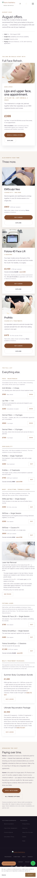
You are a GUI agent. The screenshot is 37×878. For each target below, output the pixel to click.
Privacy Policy (26, 824)
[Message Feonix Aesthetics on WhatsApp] (33, 863)
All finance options (12, 796)
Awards (30, 856)
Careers (24, 836)
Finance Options (8, 832)
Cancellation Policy (9, 836)
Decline (4, 874)
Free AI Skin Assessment (10, 828)
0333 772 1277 (20, 727)
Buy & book (18, 217)
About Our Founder (27, 832)
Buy (31, 464)
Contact (20, 862)
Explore (10, 140)
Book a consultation (15, 135)
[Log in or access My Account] (20, 3)
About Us (24, 828)
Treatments (7, 856)
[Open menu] (33, 4)
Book (31, 394)
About (24, 856)
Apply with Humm (11, 790)
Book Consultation (9, 824)
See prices (7, 594)
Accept (30, 874)
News (23, 841)
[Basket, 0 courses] (26, 3)
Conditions (16, 856)
